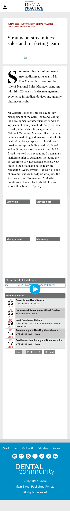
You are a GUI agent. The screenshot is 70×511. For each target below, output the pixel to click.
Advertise (43, 448)
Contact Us (28, 448)
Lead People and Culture (29, 320)
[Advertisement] (35, 399)
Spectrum (20, 27)
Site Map (56, 448)
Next (51, 352)
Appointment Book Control (30, 300)
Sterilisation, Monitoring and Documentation (39, 340)
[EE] (34, 469)
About (6, 448)
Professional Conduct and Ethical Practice (38, 310)
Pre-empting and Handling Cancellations (37, 330)
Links (15, 448)
